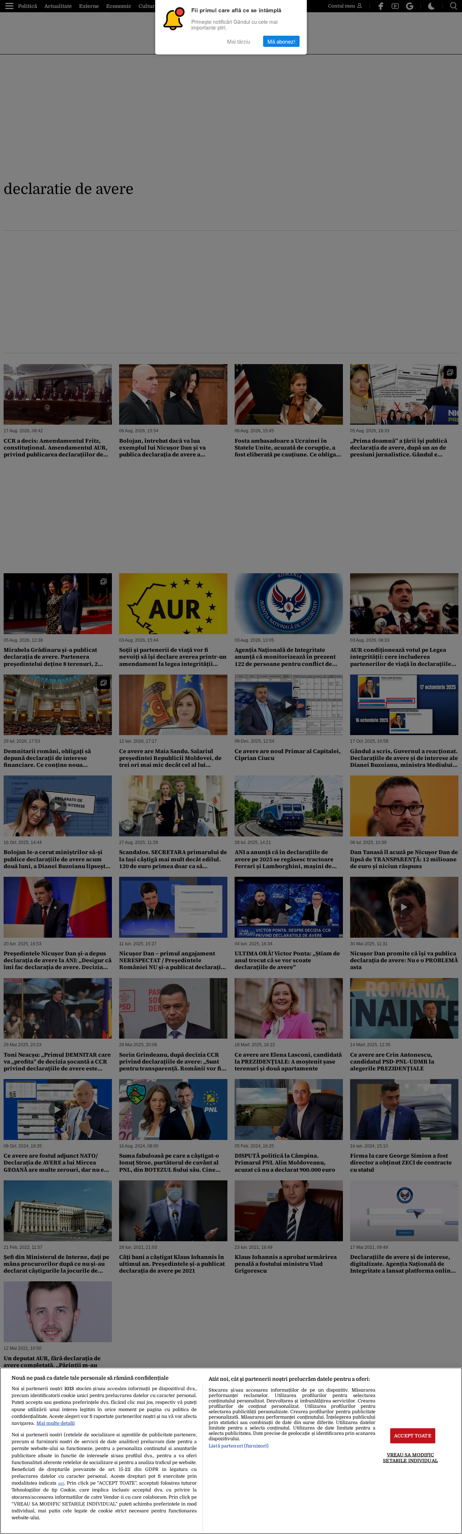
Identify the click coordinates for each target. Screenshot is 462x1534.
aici (61, 1483)
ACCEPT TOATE (412, 1435)
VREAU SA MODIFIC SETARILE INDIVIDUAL (410, 1457)
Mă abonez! (281, 41)
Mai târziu (238, 41)
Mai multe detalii (55, 1423)
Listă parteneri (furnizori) (239, 1446)
